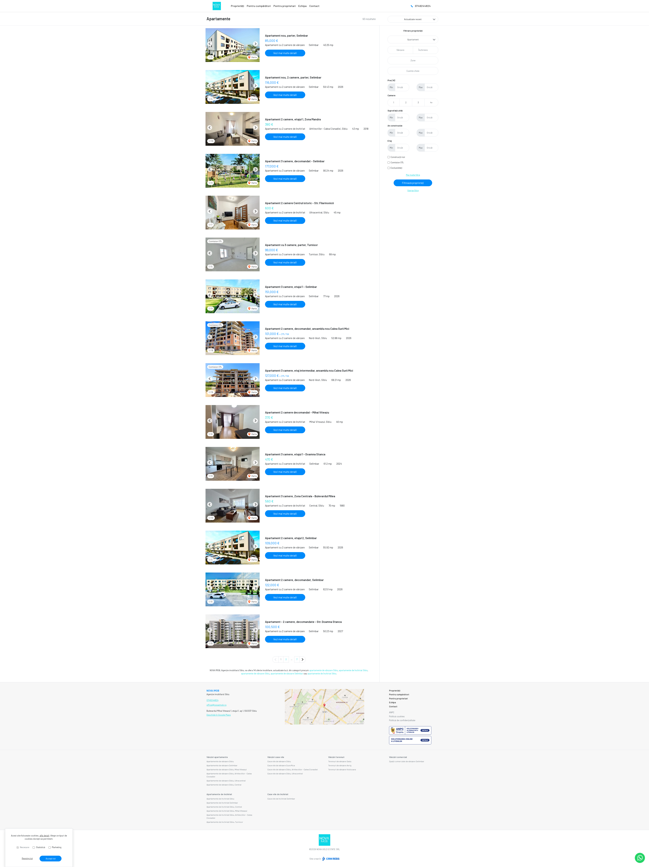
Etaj (390, 140)
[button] (209, 43)
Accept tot (51, 858)
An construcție (395, 125)
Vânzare (400, 50)
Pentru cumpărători (259, 5)
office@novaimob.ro (216, 705)
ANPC (391, 712)
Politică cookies (397, 716)
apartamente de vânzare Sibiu (323, 670)
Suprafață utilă (395, 110)
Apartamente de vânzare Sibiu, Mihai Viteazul (227, 769)
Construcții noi (398, 157)
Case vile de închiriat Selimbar (281, 798)
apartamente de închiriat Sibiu (353, 670)
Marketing (56, 847)
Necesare (24, 847)
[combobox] (413, 39)
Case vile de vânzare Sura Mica (281, 765)
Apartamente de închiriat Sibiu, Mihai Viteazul (227, 811)
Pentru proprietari (284, 5)
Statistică (40, 847)
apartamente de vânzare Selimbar (287, 673)
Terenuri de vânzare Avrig (339, 765)
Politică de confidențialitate (402, 720)
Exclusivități (396, 167)
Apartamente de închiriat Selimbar (222, 802)
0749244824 (423, 5)
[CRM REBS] (330, 858)
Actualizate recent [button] (413, 19)
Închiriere (423, 50)
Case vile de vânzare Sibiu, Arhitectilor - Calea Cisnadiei (292, 769)
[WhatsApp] (640, 858)
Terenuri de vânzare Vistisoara (342, 769)
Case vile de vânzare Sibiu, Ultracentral (285, 773)
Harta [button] (254, 57)
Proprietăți (237, 5)
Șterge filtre (413, 190)
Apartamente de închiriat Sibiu (220, 798)
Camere (391, 95)
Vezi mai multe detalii (285, 53)
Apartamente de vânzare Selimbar (222, 765)
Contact (314, 5)
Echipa (302, 5)
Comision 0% (397, 162)
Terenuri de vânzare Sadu (339, 761)
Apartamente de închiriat (219, 794)
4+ (431, 102)
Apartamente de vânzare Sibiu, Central (224, 784)
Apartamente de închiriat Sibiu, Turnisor (225, 822)
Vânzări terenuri (336, 757)
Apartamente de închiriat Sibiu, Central (224, 807)
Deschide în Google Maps (219, 715)
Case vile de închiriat (277, 794)
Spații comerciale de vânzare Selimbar (406, 761)
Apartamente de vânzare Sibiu (220, 761)
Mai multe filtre (413, 175)
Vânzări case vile (275, 757)
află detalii (44, 835)
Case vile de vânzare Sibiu (279, 761)
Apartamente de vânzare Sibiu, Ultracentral (226, 780)
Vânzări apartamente (217, 757)
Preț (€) (391, 80)
